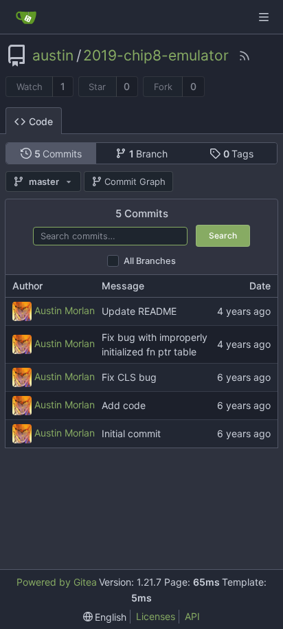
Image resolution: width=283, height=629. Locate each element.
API (192, 616)
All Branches (150, 261)
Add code (124, 406)
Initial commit (131, 434)
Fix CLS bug (129, 378)
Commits (58, 153)
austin (52, 56)
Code (41, 121)
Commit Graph (135, 181)
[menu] (105, 617)
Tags (238, 153)
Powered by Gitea (56, 582)
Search (223, 235)
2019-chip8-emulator (156, 56)
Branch (148, 153)
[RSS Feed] (244, 55)
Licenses (155, 616)
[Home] (26, 17)
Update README (139, 311)
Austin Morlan (64, 310)
